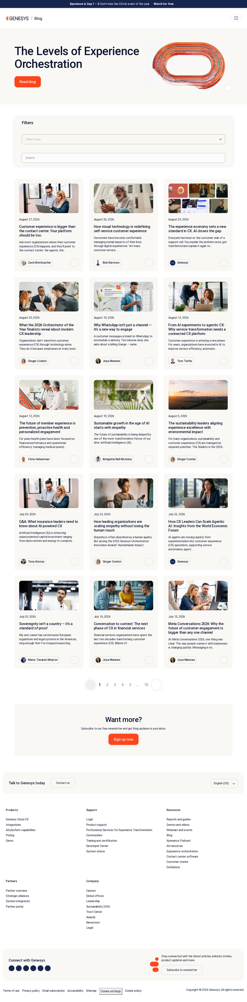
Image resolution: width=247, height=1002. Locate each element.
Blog (169, 835)
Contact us (63, 783)
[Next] (156, 684)
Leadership (93, 901)
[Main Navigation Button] (236, 18)
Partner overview (16, 890)
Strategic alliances (17, 896)
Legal (89, 927)
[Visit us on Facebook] (33, 968)
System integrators (18, 901)
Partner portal (14, 906)
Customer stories (177, 862)
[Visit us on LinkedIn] (11, 968)
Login (89, 819)
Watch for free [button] (164, 4)
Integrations (13, 825)
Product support (96, 825)
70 (146, 685)
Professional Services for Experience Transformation (119, 830)
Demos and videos (178, 825)
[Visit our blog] (48, 968)
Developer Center (97, 846)
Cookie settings (111, 991)
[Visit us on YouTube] (40, 968)
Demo (9, 840)
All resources (175, 846)
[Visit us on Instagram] (19, 968)
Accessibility (75, 990)
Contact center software (182, 856)
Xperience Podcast (179, 840)
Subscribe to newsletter (182, 970)
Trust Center (94, 912)
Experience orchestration (182, 851)
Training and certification (101, 840)
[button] (74, 263)
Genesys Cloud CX (17, 819)
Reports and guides (179, 819)
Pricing (10, 835)
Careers (91, 890)
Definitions (173, 867)
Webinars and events (179, 830)
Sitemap (91, 990)
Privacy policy (31, 990)
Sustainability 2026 (98, 906)
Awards (90, 917)
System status (95, 851)
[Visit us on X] (26, 968)
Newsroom (93, 922)
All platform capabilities (20, 830)
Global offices (95, 896)
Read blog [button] (28, 82)
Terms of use (11, 990)
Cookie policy (133, 990)
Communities (94, 835)
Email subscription (53, 990)
